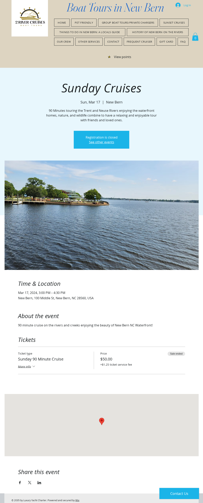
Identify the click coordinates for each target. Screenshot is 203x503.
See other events (101, 142)
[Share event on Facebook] (20, 482)
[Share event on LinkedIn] (39, 482)
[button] (195, 37)
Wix (77, 500)
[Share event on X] (30, 482)
